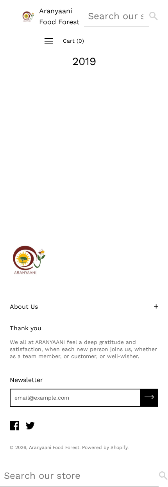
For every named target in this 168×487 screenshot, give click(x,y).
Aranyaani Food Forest (59, 16)
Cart (73, 41)
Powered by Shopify (104, 447)
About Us (24, 306)
